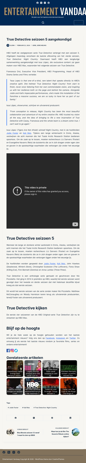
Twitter (72, 338)
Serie (34, 45)
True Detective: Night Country (45, 408)
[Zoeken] (43, 22)
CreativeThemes (58, 459)
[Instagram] (45, 3)
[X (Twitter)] (41, 3)
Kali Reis (27, 133)
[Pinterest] (49, 3)
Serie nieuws (41, 45)
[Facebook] (38, 3)
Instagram (61, 338)
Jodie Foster (12, 133)
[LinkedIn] (70, 418)
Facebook (50, 338)
